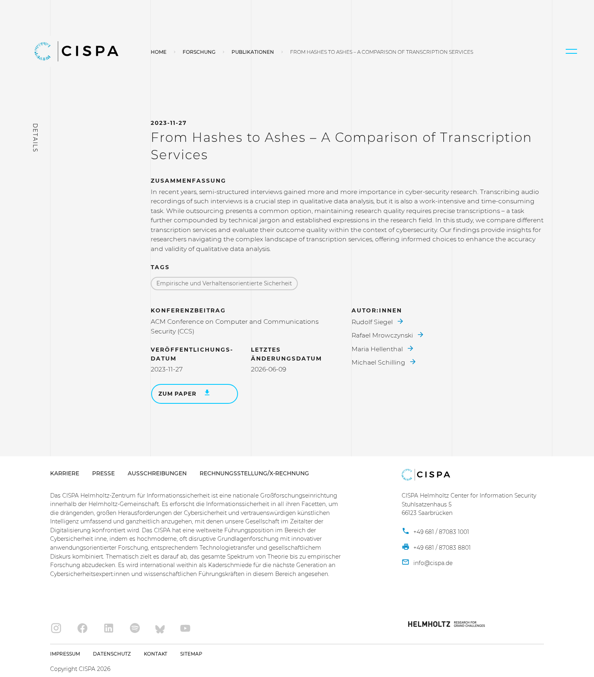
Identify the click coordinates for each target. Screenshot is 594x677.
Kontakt (155, 654)
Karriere (64, 473)
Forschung (199, 52)
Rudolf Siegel (373, 322)
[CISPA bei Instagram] (56, 628)
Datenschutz (112, 654)
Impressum (65, 654)
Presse (103, 473)
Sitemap (191, 654)
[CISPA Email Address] (427, 563)
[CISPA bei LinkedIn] (108, 628)
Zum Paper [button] (178, 393)
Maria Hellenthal (378, 349)
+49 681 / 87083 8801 (441, 547)
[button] (571, 51)
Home (158, 52)
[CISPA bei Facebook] (82, 628)
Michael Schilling (379, 362)
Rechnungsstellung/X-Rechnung (254, 473)
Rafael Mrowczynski (383, 335)
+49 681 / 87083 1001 (440, 532)
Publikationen (253, 52)
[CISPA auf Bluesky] (160, 628)
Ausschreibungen (157, 473)
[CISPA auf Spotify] (135, 628)
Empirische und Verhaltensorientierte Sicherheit (224, 283)
